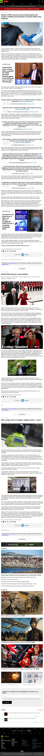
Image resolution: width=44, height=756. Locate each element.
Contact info (34, 745)
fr (28, 728)
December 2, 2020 (30, 103)
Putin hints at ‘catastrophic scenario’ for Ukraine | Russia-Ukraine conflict (22, 6)
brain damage (11, 94)
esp (10, 728)
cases (31, 116)
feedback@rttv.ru (5, 264)
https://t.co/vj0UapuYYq (26, 101)
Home (3, 12)
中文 (40, 728)
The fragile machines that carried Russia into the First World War (16, 642)
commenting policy (13, 263)
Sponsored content (25, 745)
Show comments (22, 268)
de (22, 728)
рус (16, 728)
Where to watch (25, 742)
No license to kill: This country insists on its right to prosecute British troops (18, 669)
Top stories (4, 548)
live (5, 1)
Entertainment (14, 742)
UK (21, 259)
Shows (13, 743)
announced (30, 177)
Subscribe (7, 702)
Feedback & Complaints (36, 746)
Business (3, 743)
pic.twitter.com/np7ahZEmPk (22, 142)
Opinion (13, 740)
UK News (6, 12)
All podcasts (40, 709)
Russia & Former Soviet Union (5, 741)
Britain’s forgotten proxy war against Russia (11, 615)
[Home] (1, 1)
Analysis (13, 739)
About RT (34, 742)
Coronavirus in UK (5, 259)
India (2, 746)
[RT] (14, 730)
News (2, 739)
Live (22, 739)
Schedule (23, 743)
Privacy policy (34, 740)
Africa (2, 745)
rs (34, 728)
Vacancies (34, 748)
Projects (13, 745)
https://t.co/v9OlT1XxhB (22, 109)
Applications (24, 740)
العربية (3, 728)
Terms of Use (34, 739)
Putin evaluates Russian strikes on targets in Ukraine (22, 9)
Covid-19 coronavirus (15, 259)
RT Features (4, 589)
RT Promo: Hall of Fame (36, 743)
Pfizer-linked (20, 93)
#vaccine (38, 155)
